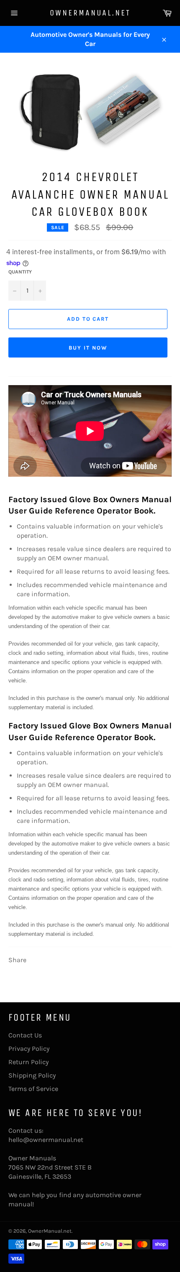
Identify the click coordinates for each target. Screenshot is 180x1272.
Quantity (20, 272)
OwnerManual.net (90, 13)
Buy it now (88, 348)
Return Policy (28, 1062)
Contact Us (25, 1035)
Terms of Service (33, 1089)
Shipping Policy (32, 1075)
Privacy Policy (28, 1048)
